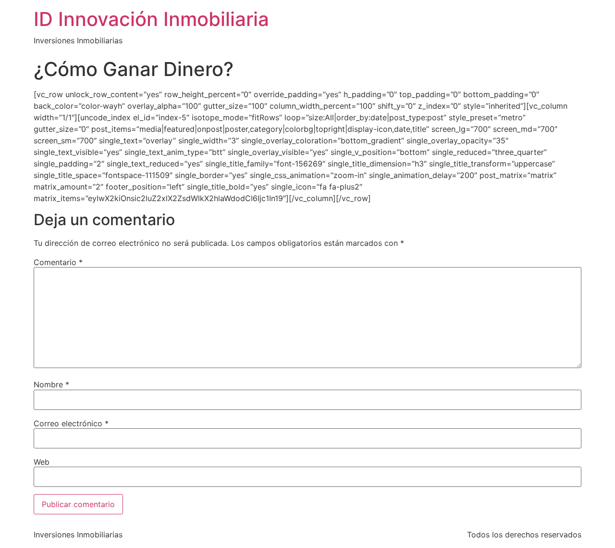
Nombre (51, 384)
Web (41, 462)
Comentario (58, 262)
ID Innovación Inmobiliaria (151, 19)
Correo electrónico (71, 423)
